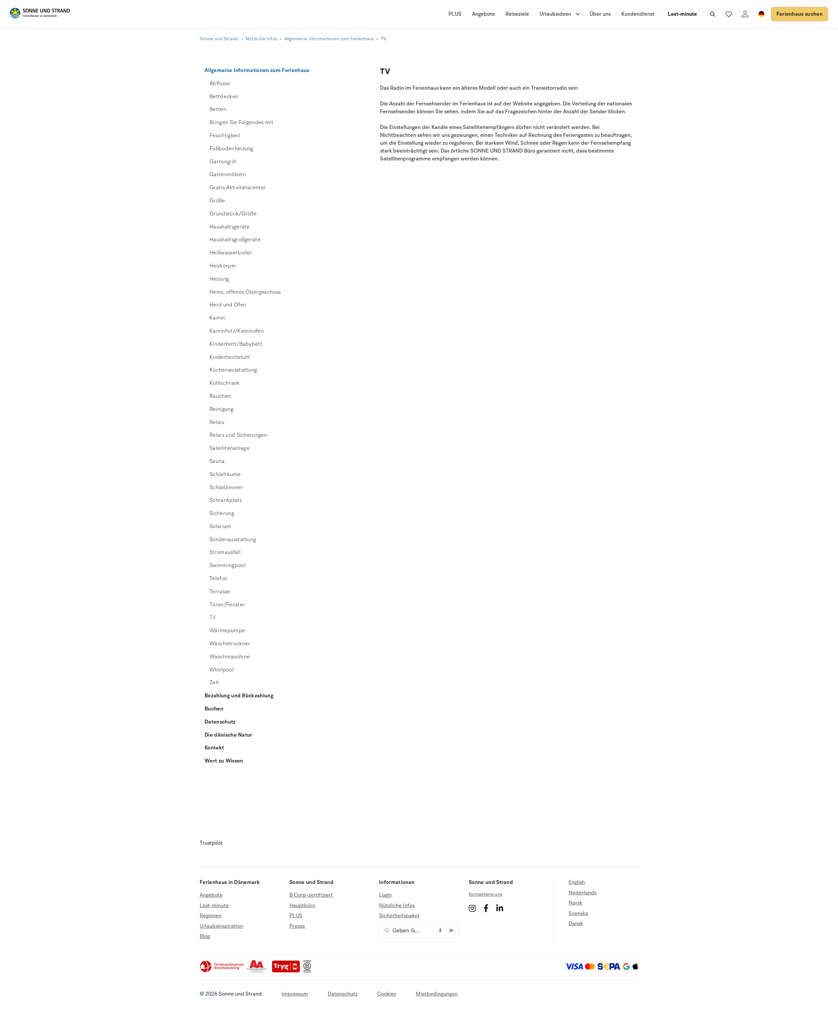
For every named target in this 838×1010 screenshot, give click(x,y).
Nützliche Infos (261, 39)
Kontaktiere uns (485, 894)
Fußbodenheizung (231, 148)
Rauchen (220, 396)
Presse (297, 926)
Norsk (575, 903)
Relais (217, 422)
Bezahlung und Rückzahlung (239, 695)
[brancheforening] (222, 971)
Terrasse (220, 591)
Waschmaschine (230, 656)
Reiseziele (517, 14)
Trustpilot (211, 843)
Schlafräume (225, 474)
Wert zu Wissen (224, 760)
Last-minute (682, 14)
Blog (205, 936)
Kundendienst (637, 14)
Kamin (217, 317)
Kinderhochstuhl (230, 357)
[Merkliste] (729, 14)
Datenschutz (220, 721)
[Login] (745, 14)
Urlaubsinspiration (221, 926)
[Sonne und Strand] (40, 14)
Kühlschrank (225, 383)
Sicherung (222, 513)
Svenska (578, 913)
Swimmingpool (228, 565)
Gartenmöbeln (228, 174)
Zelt (214, 682)
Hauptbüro (302, 905)
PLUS (455, 14)
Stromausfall (225, 552)
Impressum (295, 994)
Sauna (217, 461)
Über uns (600, 14)
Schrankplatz (226, 500)
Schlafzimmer (226, 487)
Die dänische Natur (228, 735)
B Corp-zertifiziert (311, 895)
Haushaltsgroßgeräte (235, 239)
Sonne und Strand (219, 39)
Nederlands (582, 892)
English (577, 882)
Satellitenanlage (229, 448)
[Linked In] (499, 908)
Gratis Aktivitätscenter (238, 187)
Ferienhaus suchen (799, 14)
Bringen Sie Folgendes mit (241, 122)
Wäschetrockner (230, 643)
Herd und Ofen (228, 304)
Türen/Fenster (227, 604)
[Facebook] (485, 908)
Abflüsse (220, 83)
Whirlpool (222, 669)
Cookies (386, 994)
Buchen (214, 708)
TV (213, 617)
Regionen (211, 915)
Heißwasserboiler (231, 252)
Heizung (219, 279)
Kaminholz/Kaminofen (237, 331)
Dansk (576, 923)
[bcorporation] (308, 971)
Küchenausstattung (233, 370)
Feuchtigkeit (225, 135)
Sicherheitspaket (399, 915)
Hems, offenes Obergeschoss (245, 292)
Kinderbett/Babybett (236, 344)
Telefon (219, 578)
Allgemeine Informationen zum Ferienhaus (329, 39)
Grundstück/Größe (233, 213)
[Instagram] (472, 908)
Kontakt (214, 747)
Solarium (220, 526)
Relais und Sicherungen (238, 435)
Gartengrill (223, 161)
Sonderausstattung (233, 539)
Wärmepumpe (227, 630)
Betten (218, 109)
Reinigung (221, 409)
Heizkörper (223, 265)
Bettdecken (224, 96)
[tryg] (288, 971)
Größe (217, 200)
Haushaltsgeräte (230, 226)
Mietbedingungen (437, 994)
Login (385, 895)
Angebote (483, 14)
